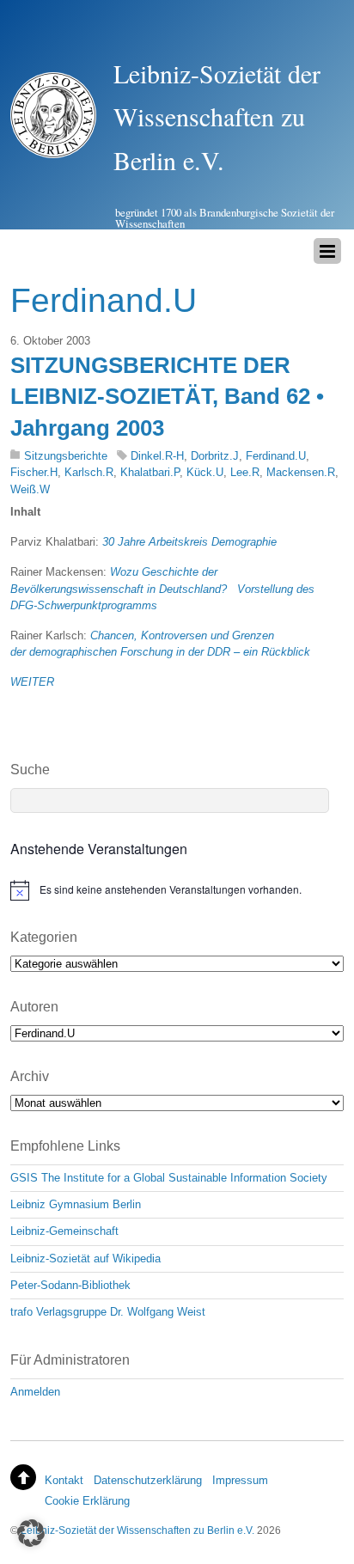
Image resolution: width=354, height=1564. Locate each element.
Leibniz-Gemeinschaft (64, 1231)
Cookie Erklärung (87, 1500)
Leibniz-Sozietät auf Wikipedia (85, 1258)
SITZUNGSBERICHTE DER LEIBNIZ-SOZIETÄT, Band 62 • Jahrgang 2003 (167, 396)
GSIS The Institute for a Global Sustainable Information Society (168, 1177)
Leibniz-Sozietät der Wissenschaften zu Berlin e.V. (137, 1530)
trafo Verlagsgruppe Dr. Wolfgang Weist (107, 1311)
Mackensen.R (300, 472)
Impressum (240, 1480)
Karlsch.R (88, 472)
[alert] (176, 890)
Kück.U (204, 472)
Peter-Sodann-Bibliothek (70, 1285)
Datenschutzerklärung (148, 1480)
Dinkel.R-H (157, 455)
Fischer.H (34, 472)
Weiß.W (30, 489)
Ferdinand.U (276, 455)
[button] (31, 1533)
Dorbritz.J (215, 455)
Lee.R (244, 472)
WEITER (32, 681)
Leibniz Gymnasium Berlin (75, 1204)
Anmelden (35, 1391)
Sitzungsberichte (65, 455)
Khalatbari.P (150, 472)
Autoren (34, 1006)
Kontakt (64, 1480)
